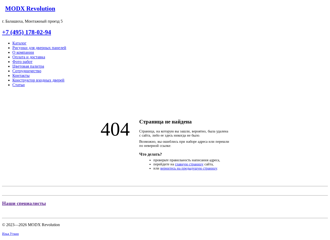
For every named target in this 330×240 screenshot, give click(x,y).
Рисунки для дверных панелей (39, 48)
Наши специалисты (24, 203)
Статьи (18, 85)
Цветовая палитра (28, 66)
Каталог (19, 43)
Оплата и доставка (28, 57)
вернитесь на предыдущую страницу (188, 168)
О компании (23, 52)
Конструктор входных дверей (38, 80)
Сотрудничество (26, 71)
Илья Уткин (10, 234)
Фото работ (22, 61)
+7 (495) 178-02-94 (26, 32)
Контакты (21, 75)
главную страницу (189, 164)
